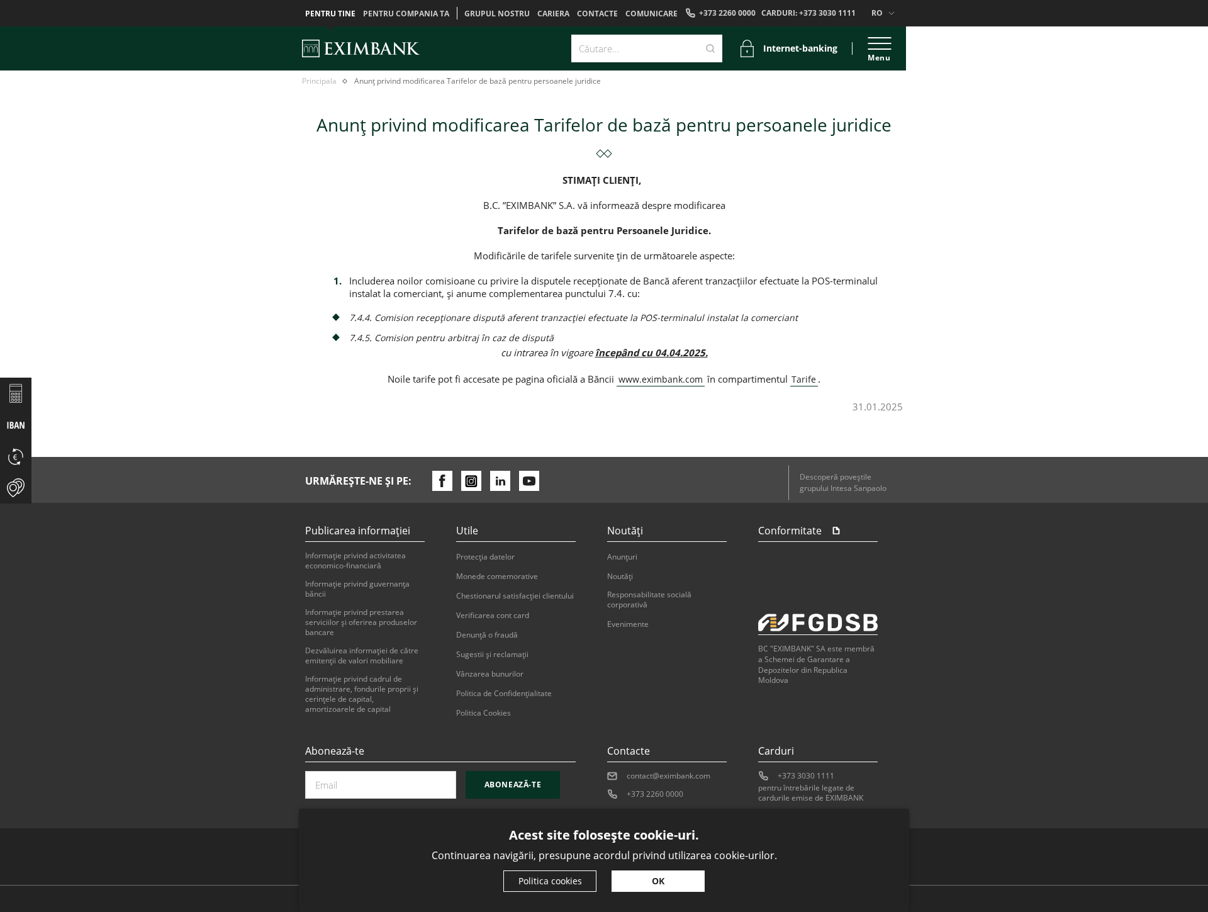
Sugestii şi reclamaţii (492, 655)
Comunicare (651, 14)
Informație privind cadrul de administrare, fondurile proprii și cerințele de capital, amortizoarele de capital (361, 694)
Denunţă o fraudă (487, 635)
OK (658, 881)
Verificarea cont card (492, 616)
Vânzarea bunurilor (489, 674)
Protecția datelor (485, 557)
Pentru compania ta (406, 14)
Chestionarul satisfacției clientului (515, 596)
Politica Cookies (483, 713)
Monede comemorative (497, 576)
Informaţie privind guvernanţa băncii (357, 589)
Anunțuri (622, 557)
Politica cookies (550, 881)
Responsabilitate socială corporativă (649, 600)
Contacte (597, 14)
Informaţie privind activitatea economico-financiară (355, 561)
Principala (319, 81)
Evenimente (628, 624)
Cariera (553, 14)
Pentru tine (330, 14)
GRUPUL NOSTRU (497, 14)
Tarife (803, 379)
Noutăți (620, 576)
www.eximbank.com (660, 379)
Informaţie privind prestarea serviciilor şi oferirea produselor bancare (361, 622)
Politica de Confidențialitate (504, 694)
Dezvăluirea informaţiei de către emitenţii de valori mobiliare (361, 656)
